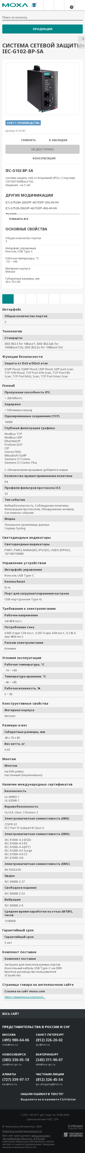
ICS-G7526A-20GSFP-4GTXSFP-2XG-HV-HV (32, 202)
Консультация (44, 158)
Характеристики (8, 299)
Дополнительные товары (31, 299)
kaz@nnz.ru (9, 1084)
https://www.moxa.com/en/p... (25, 997)
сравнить (28, 140)
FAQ (42, 299)
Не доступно (42, 149)
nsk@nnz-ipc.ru (12, 1064)
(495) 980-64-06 (15, 1039)
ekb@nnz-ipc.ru (45, 1064)
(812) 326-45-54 (49, 1079)
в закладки (58, 140)
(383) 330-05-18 (15, 1059)
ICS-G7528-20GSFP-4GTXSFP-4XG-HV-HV (31, 208)
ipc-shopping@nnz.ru (49, 1084)
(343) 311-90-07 (49, 1059)
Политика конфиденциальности (22, 1131)
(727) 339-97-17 (15, 1079)
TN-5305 (11, 214)
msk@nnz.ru (10, 1044)
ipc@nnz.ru (43, 1044)
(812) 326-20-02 (49, 1039)
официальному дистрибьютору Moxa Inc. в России (26, 1137)
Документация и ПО (19, 299)
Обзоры (54, 299)
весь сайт (10, 1014)
